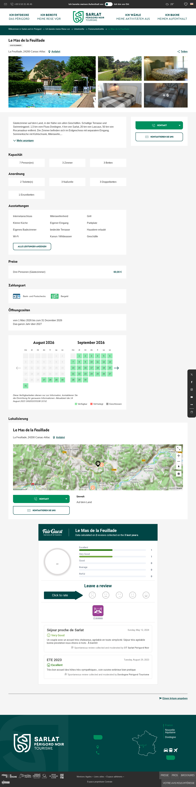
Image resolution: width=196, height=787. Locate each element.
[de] (192, 3)
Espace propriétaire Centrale (99, 782)
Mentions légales (84, 777)
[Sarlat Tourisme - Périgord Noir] (88, 17)
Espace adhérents (114, 777)
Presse (165, 775)
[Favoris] (186, 4)
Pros (175, 775)
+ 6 (166, 95)
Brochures (187, 775)
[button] (192, 3)
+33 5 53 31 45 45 (23, 4)
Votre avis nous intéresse (178, 783)
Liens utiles (99, 777)
